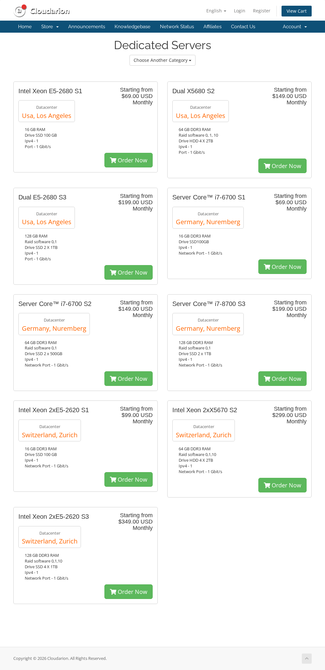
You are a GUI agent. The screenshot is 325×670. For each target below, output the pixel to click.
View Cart (297, 11)
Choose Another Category (161, 60)
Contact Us (243, 26)
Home (25, 26)
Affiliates (212, 26)
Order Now (131, 160)
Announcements (86, 26)
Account (293, 26)
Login (239, 11)
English (214, 11)
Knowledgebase (132, 26)
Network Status (177, 26)
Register (261, 11)
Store (48, 26)
